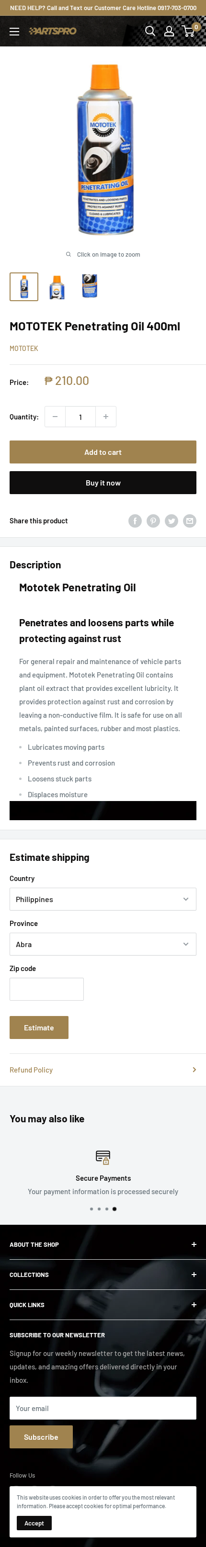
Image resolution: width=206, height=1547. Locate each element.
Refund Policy (31, 1069)
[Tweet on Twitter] (171, 520)
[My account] (169, 31)
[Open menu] (14, 31)
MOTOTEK (24, 348)
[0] (189, 31)
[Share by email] (189, 520)
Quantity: (24, 416)
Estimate (39, 1027)
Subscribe (41, 1436)
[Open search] (150, 31)
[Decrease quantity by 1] (55, 417)
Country (22, 878)
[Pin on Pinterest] (153, 520)
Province (24, 923)
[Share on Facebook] (135, 520)
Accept (34, 1523)
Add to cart (103, 451)
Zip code (23, 968)
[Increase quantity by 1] (106, 417)
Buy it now (103, 482)
